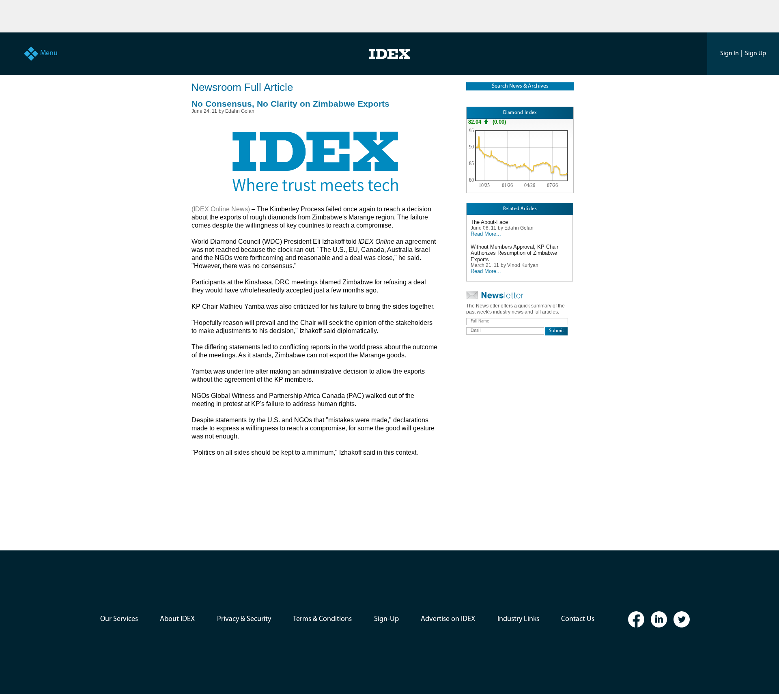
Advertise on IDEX (448, 619)
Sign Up (755, 53)
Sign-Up (386, 619)
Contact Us (577, 619)
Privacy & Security (244, 619)
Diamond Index (520, 112)
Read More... (486, 234)
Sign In (729, 53)
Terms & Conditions (322, 619)
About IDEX (177, 619)
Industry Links (518, 619)
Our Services (119, 619)
